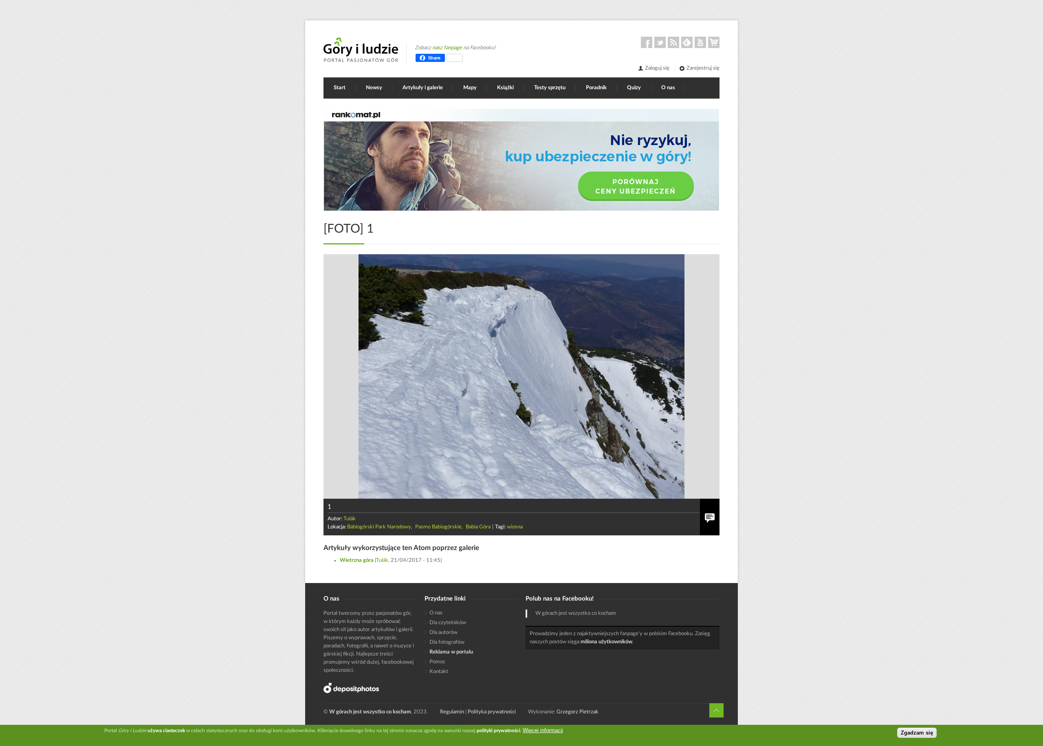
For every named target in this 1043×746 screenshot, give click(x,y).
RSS (673, 42)
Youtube (700, 42)
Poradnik (596, 87)
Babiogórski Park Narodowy (379, 527)
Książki (505, 87)
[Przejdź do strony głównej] (360, 50)
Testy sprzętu (550, 87)
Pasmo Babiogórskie (438, 527)
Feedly (687, 42)
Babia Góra (478, 527)
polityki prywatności (498, 730)
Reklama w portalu (451, 652)
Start (339, 87)
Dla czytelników (447, 622)
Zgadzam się (917, 733)
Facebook (646, 42)
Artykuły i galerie (423, 87)
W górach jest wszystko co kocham (575, 613)
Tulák (349, 519)
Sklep (714, 42)
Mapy (470, 87)
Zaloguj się (657, 68)
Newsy (374, 87)
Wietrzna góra (357, 560)
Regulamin (452, 712)
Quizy (634, 87)
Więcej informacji (543, 730)
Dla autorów (443, 632)
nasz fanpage (447, 48)
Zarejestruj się (703, 68)
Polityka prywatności (492, 712)
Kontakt (438, 671)
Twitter (660, 42)
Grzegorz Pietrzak (578, 712)
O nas (668, 87)
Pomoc (437, 662)
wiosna (515, 527)
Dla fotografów (446, 642)
